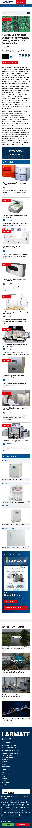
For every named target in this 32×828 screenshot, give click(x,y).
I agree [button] (8, 824)
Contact (4, 784)
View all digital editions (14, 608)
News (3, 776)
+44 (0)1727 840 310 (10, 748)
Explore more (6, 651)
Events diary (5, 782)
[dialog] (16, 811)
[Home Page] (7, 2)
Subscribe (4, 778)
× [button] (30, 795)
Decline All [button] (22, 824)
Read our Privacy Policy (24, 812)
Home (3, 773)
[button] (16, 822)
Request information (10, 62)
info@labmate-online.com (11, 750)
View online (9, 601)
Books (3, 786)
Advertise (4, 780)
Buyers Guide (5, 775)
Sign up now (21, 2)
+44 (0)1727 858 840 (10, 745)
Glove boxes (21, 52)
